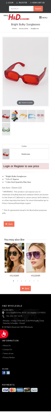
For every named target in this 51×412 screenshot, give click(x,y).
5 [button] (29, 281)
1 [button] (13, 281)
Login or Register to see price (21, 166)
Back (10, 224)
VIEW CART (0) (38, 3)
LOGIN (10, 3)
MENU (44, 17)
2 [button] (17, 281)
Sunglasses (35, 28)
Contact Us (7, 349)
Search (38, 8)
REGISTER (23, 3)
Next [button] (49, 261)
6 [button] (34, 281)
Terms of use (8, 353)
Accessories (23, 28)
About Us (7, 345)
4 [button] (25, 281)
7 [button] (38, 281)
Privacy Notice (9, 357)
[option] (14, 261)
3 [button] (21, 281)
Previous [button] (2, 261)
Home (14, 28)
